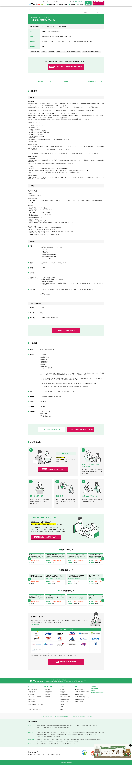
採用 (45, 754)
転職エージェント (63, 739)
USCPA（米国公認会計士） (65, 696)
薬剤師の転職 (93, 739)
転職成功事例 (47, 689)
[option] (76, 559)
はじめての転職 (32, 691)
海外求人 (68, 725)
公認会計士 (62, 692)
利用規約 (93, 690)
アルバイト (83, 725)
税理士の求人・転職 (83, 739)
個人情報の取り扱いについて (97, 692)
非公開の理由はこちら (37, 624)
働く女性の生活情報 (85, 732)
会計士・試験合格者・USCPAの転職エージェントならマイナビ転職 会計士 (58, 1)
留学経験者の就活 (44, 725)
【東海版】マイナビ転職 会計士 (35, 709)
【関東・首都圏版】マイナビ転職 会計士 (36, 705)
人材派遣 (38, 739)
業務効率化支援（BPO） (46, 743)
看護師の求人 (98, 739)
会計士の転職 (76, 739)
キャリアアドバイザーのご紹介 (35, 696)
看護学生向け (50, 725)
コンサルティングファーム (65, 701)
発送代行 (52, 743)
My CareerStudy (69, 734)
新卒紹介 (57, 739)
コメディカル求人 (40, 741)
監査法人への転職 (79, 689)
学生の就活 (38, 725)
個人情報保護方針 (56, 754)
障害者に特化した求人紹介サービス (43, 727)
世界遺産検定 (39, 734)
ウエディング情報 (101, 732)
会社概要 (30, 754)
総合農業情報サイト (45, 734)
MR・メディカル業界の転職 (56, 716)
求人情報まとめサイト (40, 732)
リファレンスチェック (73, 743)
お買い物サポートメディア (91, 734)
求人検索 (62, 689)
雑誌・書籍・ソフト (93, 732)
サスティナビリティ (40, 754)
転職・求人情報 (63, 725)
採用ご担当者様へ (79, 1)
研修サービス (39, 743)
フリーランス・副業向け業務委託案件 (56, 727)
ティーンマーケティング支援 (71, 732)
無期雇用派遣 (58, 741)
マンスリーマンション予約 (41, 736)
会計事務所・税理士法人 (65, 699)
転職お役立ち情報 (48, 692)
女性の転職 (65, 716)
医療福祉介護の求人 (66, 727)
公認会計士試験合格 (64, 694)
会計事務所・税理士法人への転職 (82, 691)
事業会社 (62, 704)
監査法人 (62, 697)
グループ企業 (49, 754)
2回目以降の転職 (32, 692)
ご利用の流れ (31, 694)
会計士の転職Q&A (48, 691)
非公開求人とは (32, 697)
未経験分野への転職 (80, 699)
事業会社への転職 (79, 694)
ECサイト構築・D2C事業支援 (61, 734)
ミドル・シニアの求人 (92, 725)
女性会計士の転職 (79, 701)
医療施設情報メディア (82, 734)
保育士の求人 (52, 741)
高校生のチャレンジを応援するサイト (59, 732)
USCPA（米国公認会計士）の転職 (82, 697)
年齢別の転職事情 (48, 696)
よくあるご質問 (32, 701)
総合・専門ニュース (48, 732)
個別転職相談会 (32, 699)
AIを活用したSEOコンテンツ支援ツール (53, 736)
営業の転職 (42, 716)
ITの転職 (47, 716)
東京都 (61, 706)
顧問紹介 (88, 739)
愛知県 (61, 709)
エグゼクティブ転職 (70, 739)
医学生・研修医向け (56, 725)
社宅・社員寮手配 (66, 743)
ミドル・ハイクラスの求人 (75, 725)
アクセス (34, 754)
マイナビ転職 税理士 (88, 716)
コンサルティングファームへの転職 (83, 692)
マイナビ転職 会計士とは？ (34, 689)
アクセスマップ (94, 686)
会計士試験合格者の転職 (80, 696)
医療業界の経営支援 (69, 741)
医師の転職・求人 (46, 741)
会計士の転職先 (48, 694)
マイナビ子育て (52, 734)
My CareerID (75, 734)
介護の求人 (63, 741)
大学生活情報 (79, 732)
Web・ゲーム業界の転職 (44, 739)
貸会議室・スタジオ (58, 743)
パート (86, 725)
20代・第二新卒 (52, 739)
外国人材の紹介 (76, 741)
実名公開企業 (62, 691)
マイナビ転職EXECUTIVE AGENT (76, 716)
